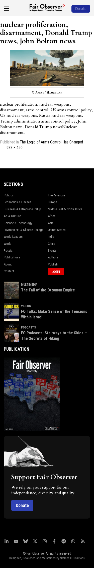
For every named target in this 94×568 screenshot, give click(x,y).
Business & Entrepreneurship (22, 209)
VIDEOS (26, 306)
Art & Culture (12, 216)
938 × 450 (15, 147)
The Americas (56, 195)
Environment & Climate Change (23, 230)
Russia (8, 250)
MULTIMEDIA (29, 284)
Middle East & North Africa (65, 209)
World (8, 244)
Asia (50, 223)
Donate (22, 505)
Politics (9, 195)
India (51, 236)
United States (56, 230)
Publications (12, 257)
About (8, 264)
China (51, 244)
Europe (52, 202)
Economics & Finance (17, 202)
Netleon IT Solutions (72, 558)
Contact (9, 271)
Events (52, 250)
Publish (53, 264)
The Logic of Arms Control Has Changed (51, 142)
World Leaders (13, 236)
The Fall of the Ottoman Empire (48, 290)
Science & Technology (18, 223)
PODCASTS (28, 327)
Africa (51, 216)
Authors (53, 257)
